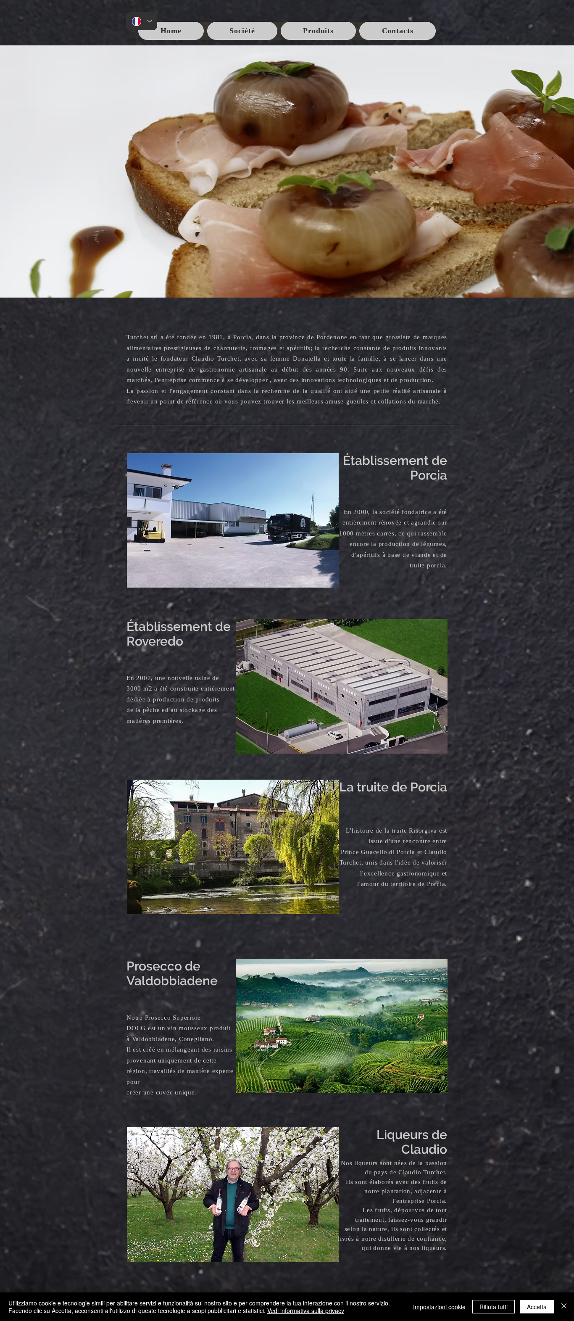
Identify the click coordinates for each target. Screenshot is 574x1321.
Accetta (537, 1307)
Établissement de (395, 460)
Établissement (170, 626)
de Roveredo (178, 634)
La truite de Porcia (393, 787)
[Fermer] (564, 1306)
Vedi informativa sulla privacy (305, 1310)
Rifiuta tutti (493, 1307)
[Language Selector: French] (141, 21)
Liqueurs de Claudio (412, 1142)
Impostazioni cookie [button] (439, 1307)
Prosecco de (163, 966)
